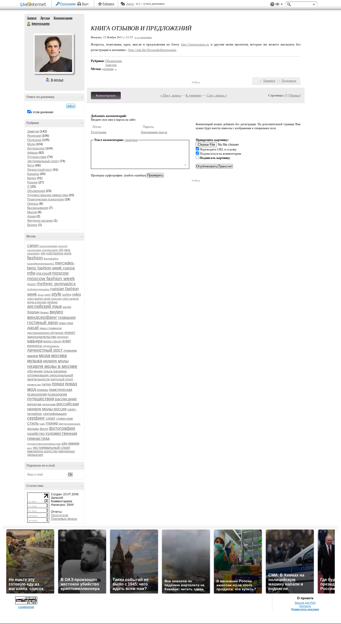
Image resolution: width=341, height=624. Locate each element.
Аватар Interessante (53, 53)
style (56, 294)
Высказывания (37, 208)
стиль (33, 423)
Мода (31, 144)
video (76, 294)
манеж (32, 356)
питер (46, 384)
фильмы (33, 429)
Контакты (305, 606)
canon (32, 245)
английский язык (44, 306)
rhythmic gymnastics (56, 283)
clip (61, 250)
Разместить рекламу (305, 609)
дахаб (33, 327)
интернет (63, 336)
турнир (51, 423)
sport (47, 294)
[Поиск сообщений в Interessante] (70, 106)
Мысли (32, 212)
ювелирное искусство (42, 451)
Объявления (36, 191)
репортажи (49, 404)
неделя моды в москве (52, 366)
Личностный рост (39, 169)
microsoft (43, 273)
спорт (50, 418)
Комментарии (63, 18)
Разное (32, 182)
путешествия (40, 398)
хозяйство (36, 433)
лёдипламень (51, 346)
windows (52, 302)
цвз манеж (70, 443)
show (41, 294)
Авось (130, 3)
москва (59, 355)
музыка (34, 360)
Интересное (36, 148)
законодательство (41, 337)
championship (50, 250)
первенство (34, 384)
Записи (31, 18)
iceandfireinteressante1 (40, 263)
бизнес (44, 312)
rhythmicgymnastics (38, 289)
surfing (66, 294)
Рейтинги (108, 3)
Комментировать (106, 95)
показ (58, 383)
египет (69, 332)
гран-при (66, 323)
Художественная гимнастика (47, 195)
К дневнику (194, 95)
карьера (34, 341)
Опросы (32, 203)
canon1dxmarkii (48, 246)
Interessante (29, 24)
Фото (30, 165)
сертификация (55, 414)
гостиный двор (42, 322)
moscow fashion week (51, 278)
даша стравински (51, 328)
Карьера (33, 174)
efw (43, 253)
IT (28, 186)
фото (44, 429)
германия (67, 317)
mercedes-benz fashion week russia (51, 265)
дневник (108, 69)
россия (60, 409)
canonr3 (62, 246)
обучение (35, 371)
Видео (31, 178)
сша (42, 423)
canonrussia (34, 250)
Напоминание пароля (154, 132)
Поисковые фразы (64, 519)
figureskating (51, 258)
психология (57, 394)
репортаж (34, 404)
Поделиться (289, 80)
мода (44, 355)
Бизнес (32, 225)
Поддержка (272, 4)
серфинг (36, 418)
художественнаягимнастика (44, 443)
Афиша (32, 152)
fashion (35, 257)
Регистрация (68, 3)
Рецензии (34, 135)
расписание (66, 399)
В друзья (57, 80)
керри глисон (52, 341)
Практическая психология (45, 199)
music (31, 284)
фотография (62, 428)
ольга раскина (55, 371)
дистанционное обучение (45, 333)
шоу (29, 448)
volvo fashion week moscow (44, 298)
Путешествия (36, 157)
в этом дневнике (41, 112)
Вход (85, 3)
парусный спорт (61, 379)
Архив (31, 216)
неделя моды (56, 361)
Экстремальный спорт (43, 161)
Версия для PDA (305, 602)
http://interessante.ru (195, 44)
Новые (295, 95)
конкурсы (34, 346)
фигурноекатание (69, 423)
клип (66, 341)
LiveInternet (34, 4)
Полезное (34, 140)
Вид (279, 5)
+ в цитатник (143, 37)
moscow (60, 273)
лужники (70, 350)
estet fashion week (58, 253)
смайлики (131, 140)
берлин (33, 312)
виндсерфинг (42, 317)
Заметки (33, 131)
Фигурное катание (40, 220)
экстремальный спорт (51, 447)
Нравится (269, 80)
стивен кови (64, 418)
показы (42, 390)
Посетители (59, 515)
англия (67, 306)
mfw (31, 273)
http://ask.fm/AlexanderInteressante (152, 50)
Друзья (45, 18)
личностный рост (45, 350)
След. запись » (217, 95)
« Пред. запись (171, 95)
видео (56, 311)
